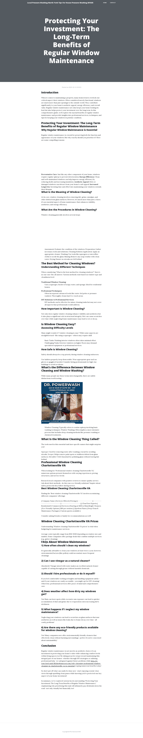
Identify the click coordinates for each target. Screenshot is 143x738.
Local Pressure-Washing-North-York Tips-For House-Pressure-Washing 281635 (60, 3)
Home (105, 2)
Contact (113, 2)
